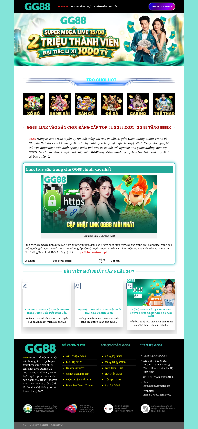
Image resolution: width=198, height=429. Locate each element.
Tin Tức (113, 6)
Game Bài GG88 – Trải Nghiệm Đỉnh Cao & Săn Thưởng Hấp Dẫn (148, 311)
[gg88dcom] (37, 6)
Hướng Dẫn (100, 6)
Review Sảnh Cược (81, 6)
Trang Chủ (62, 6)
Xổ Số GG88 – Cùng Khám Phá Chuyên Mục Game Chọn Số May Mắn (44, 312)
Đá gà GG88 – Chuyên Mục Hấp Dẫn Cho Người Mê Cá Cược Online (96, 312)
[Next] (176, 39)
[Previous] (21, 39)
